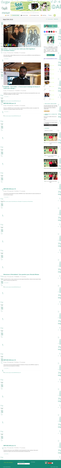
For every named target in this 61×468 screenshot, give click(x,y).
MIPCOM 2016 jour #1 (10, 445)
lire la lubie (52, 65)
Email (44, 119)
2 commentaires (22, 52)
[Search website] (54, 15)
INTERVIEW (16, 52)
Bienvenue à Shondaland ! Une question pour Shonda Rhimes (21, 274)
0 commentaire (24, 90)
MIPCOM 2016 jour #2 (10, 360)
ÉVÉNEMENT (17, 276)
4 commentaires (23, 276)
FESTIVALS (17, 105)
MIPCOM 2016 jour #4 (10, 103)
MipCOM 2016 (56, 19)
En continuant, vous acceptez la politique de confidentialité (50, 123)
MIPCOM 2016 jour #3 (10, 189)
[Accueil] (46, 19)
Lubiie (5, 52)
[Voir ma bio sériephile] (51, 44)
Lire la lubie (6, 59)
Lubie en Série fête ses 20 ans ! (50, 28)
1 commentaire (23, 191)
